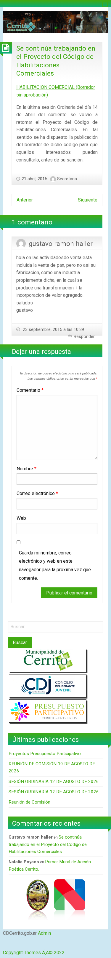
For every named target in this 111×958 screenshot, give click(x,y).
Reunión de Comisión (29, 802)
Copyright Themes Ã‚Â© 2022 (34, 952)
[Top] (4, 945)
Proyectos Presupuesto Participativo (45, 753)
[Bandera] (69, 899)
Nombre (26, 468)
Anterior (25, 200)
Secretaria (67, 178)
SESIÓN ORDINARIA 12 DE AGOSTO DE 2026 (54, 781)
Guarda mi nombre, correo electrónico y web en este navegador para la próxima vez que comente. (55, 565)
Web (21, 518)
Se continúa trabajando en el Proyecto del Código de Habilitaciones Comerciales (48, 844)
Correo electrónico (37, 493)
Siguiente (87, 200)
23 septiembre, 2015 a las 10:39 (53, 329)
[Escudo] (37, 899)
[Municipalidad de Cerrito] (48, 660)
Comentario (30, 390)
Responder (84, 336)
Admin (44, 933)
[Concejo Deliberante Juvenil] (48, 685)
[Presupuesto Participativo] (48, 711)
